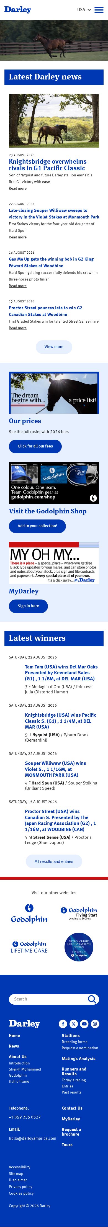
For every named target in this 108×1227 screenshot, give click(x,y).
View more (54, 347)
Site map (16, 1174)
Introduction (19, 1063)
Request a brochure (71, 1132)
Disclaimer (18, 1180)
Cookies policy (21, 1193)
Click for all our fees (35, 446)
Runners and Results (74, 1071)
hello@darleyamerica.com (32, 1139)
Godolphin (18, 1075)
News (14, 1046)
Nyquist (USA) (46, 735)
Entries (67, 1086)
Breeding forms (75, 1042)
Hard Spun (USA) (48, 783)
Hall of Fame (19, 1082)
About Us (18, 1057)
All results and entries (54, 861)
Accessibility (19, 1167)
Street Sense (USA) (51, 837)
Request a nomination (80, 1048)
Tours (67, 1145)
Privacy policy (20, 1187)
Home (14, 1036)
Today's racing (74, 1080)
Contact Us (72, 1108)
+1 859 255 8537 (25, 1117)
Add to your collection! (37, 526)
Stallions (71, 1036)
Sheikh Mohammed (25, 1069)
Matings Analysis (79, 1059)
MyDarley (71, 1119)
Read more (18, 189)
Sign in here (28, 606)
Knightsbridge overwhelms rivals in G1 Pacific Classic (48, 165)
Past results (71, 1092)
